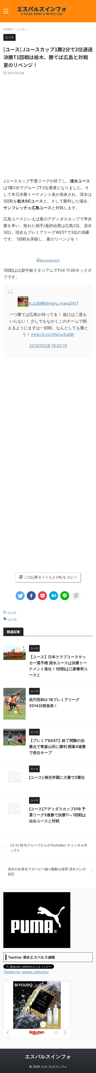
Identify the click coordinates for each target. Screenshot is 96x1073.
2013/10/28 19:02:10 (48, 345)
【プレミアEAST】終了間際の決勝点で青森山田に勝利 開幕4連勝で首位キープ (57, 746)
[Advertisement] (48, 125)
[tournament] (48, 260)
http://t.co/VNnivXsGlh (52, 334)
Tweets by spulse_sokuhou (25, 972)
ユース (12, 612)
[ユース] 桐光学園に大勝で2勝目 (57, 777)
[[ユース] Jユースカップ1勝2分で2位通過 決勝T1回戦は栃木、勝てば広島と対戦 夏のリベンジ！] (53, 595)
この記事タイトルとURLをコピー (50, 577)
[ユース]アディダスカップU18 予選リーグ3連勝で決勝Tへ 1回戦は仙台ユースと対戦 (57, 815)
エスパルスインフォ (48, 1056)
